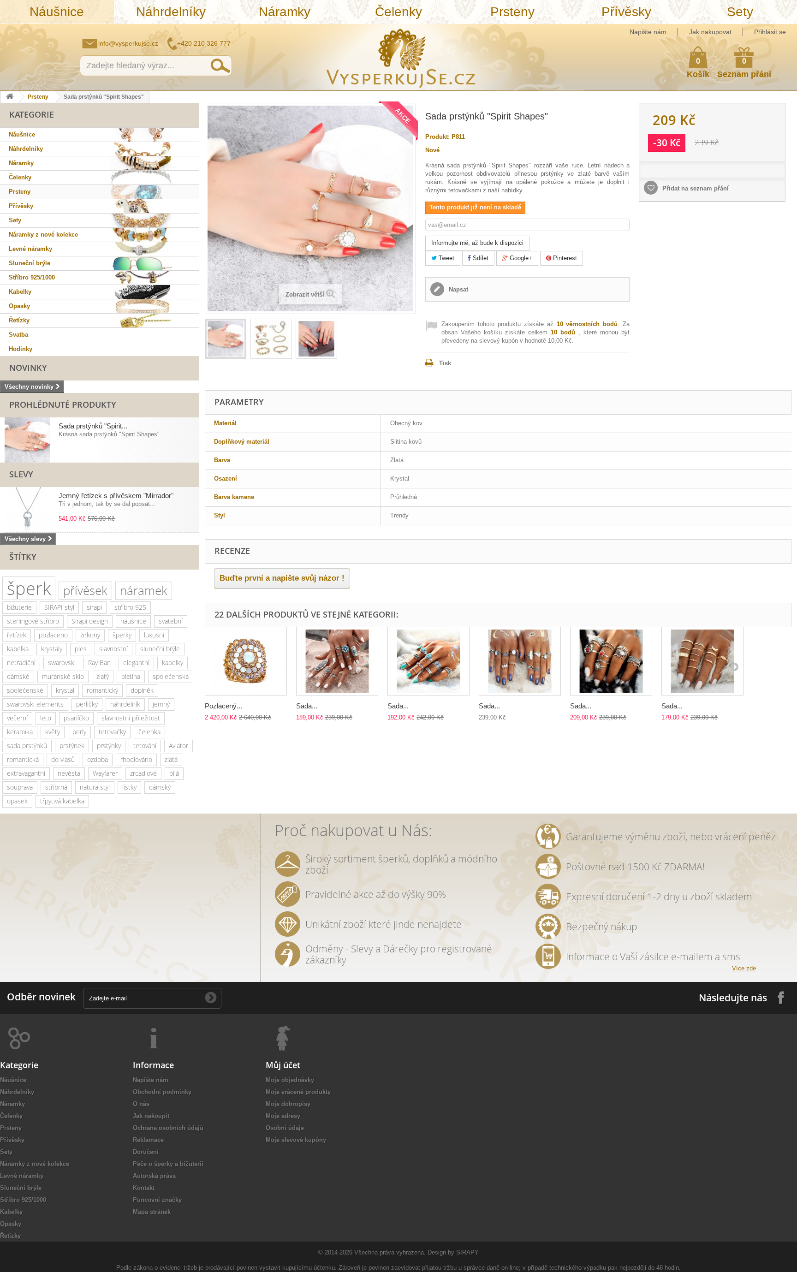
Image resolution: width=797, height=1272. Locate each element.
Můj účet (283, 1064)
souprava (20, 787)
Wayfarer (105, 773)
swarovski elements (35, 704)
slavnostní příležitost (130, 717)
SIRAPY (467, 1252)
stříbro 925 (130, 607)
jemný (161, 704)
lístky (129, 787)
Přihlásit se (770, 32)
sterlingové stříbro (33, 621)
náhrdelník (125, 704)
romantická (23, 759)
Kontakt (144, 1187)
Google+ (520, 258)
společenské (25, 690)
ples (81, 648)
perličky (87, 704)
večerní (17, 717)
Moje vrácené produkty (298, 1091)
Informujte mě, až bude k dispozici (477, 242)
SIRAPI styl (59, 607)
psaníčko (76, 717)
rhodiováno (136, 759)
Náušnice (57, 12)
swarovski (62, 662)
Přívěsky (626, 12)
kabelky (172, 662)
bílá (174, 773)
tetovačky (112, 731)
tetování (144, 745)
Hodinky (20, 348)
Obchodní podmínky (162, 1091)
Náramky (284, 12)
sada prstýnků (27, 745)
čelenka (149, 731)
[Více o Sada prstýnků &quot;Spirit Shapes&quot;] (27, 440)
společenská (171, 676)
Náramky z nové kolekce (43, 234)
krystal (65, 690)
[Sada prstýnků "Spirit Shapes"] (225, 338)
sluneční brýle (160, 648)
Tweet (445, 258)
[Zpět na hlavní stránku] (9, 97)
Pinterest (564, 258)
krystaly (51, 648)
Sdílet (479, 258)
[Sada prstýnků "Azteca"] (337, 661)
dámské (18, 676)
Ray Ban (99, 662)
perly (79, 731)
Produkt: (437, 136)
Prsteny (512, 12)
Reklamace (148, 1139)
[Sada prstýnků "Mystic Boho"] (702, 661)
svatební (171, 621)
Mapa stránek (152, 1211)
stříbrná (56, 787)
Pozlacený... (223, 706)
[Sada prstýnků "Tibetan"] (428, 661)
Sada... (306, 706)
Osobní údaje (285, 1127)
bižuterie (19, 607)
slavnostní (113, 648)
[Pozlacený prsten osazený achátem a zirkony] (246, 661)
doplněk (142, 690)
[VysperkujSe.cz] (401, 56)
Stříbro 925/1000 (32, 277)
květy (52, 731)
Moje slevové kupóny (296, 1139)
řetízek (16, 634)
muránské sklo (63, 676)
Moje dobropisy (288, 1103)
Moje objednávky (290, 1079)
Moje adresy (283, 1115)
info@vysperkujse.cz (128, 43)
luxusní (154, 634)
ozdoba (97, 759)
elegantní (136, 662)
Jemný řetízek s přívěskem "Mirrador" (116, 495)
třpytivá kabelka (62, 800)
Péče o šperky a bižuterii (168, 1163)
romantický (102, 690)
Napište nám (648, 32)
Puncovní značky (157, 1199)
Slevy (21, 474)
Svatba (18, 334)
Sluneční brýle (29, 263)
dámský (160, 787)
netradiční (21, 662)
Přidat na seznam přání (694, 188)
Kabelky (20, 291)
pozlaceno (53, 634)
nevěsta (69, 773)
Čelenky (398, 12)
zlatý (102, 676)
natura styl (95, 787)
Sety (740, 12)
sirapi (94, 607)
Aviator (178, 745)
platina (130, 676)
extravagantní (26, 773)
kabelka (18, 648)
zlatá (171, 759)
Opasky (19, 306)
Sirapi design (89, 621)
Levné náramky (30, 248)
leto (45, 717)
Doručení (146, 1151)
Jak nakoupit (151, 1115)
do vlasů (63, 759)
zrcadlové (143, 773)
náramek (143, 590)
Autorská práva (154, 1175)
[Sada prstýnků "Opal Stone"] (520, 661)
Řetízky (19, 320)
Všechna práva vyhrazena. (390, 1252)
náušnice (133, 621)
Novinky (28, 367)
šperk (29, 588)
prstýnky (109, 745)
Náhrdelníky (171, 12)
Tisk (445, 363)
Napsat (457, 289)
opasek (17, 800)
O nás (141, 1103)
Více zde (744, 968)
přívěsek (85, 590)
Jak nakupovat (710, 32)
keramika (20, 731)
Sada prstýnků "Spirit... (93, 426)
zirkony (90, 634)
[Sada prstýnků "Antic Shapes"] (611, 661)
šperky (122, 634)
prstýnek (71, 745)
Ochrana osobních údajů (168, 1127)
